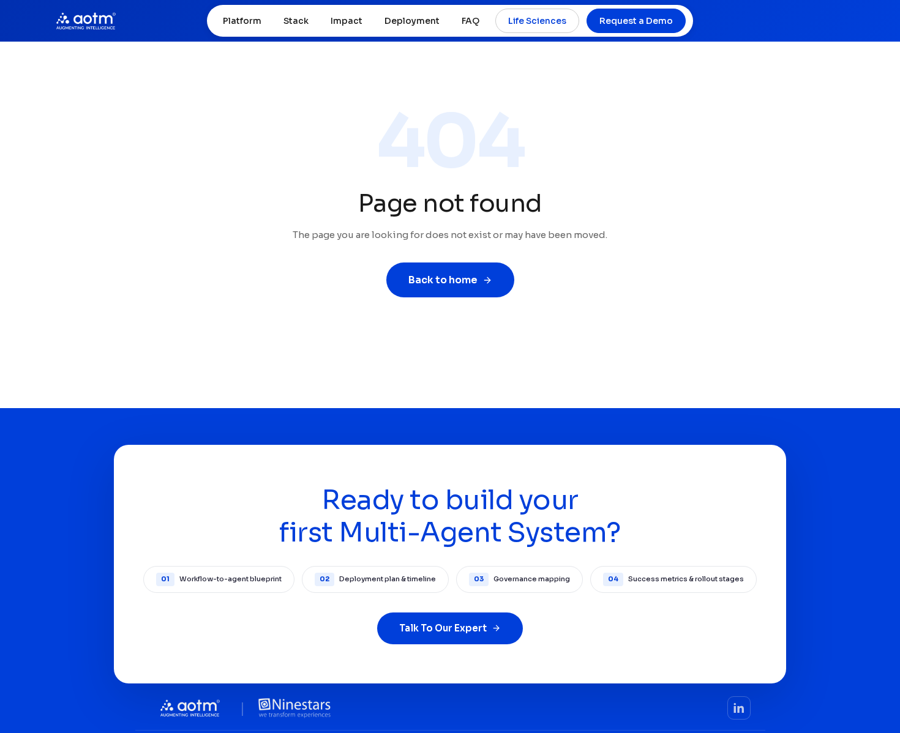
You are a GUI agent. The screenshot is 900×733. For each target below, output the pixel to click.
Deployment (412, 20)
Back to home (443, 279)
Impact (346, 20)
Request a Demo (636, 20)
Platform (242, 20)
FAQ (470, 20)
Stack (296, 20)
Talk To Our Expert (443, 628)
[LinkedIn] (739, 708)
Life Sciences (537, 20)
